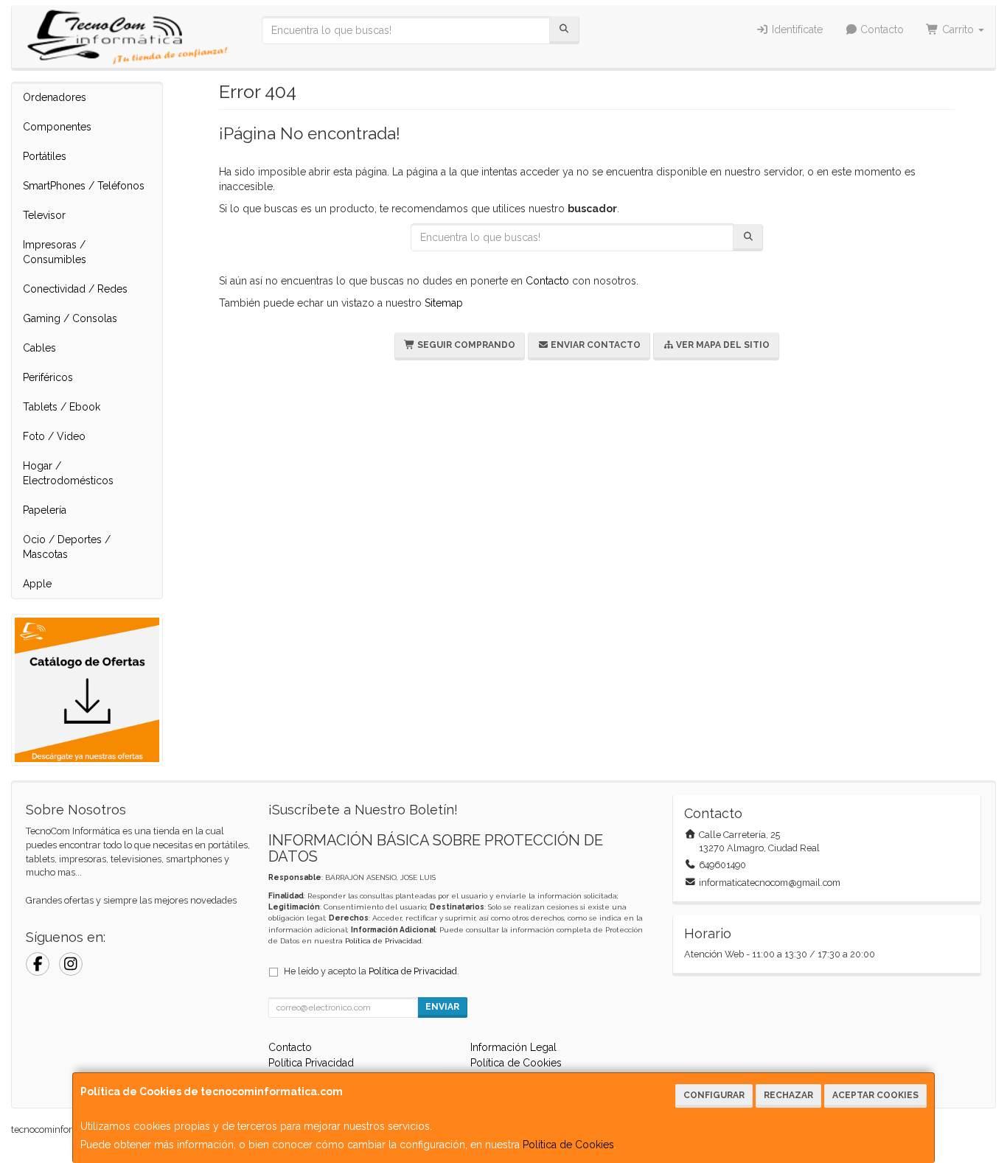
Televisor (44, 215)
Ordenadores (54, 97)
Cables (39, 348)
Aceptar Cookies (875, 1095)
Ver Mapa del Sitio (722, 345)
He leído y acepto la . (371, 971)
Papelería (44, 510)
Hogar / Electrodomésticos (68, 473)
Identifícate (796, 29)
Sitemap (444, 303)
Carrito (958, 29)
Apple (37, 584)
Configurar (714, 1095)
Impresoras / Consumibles (54, 252)
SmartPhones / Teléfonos (83, 186)
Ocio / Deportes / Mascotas (67, 547)
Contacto (880, 29)
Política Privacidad (311, 1063)
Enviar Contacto (594, 345)
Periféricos (48, 377)
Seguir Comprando (465, 345)
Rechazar (788, 1095)
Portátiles (44, 156)
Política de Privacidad (383, 941)
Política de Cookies (568, 1144)
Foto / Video (54, 436)
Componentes (57, 127)
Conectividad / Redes (75, 289)
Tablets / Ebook (61, 407)
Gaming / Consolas (70, 318)
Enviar (442, 1007)
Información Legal (513, 1047)
